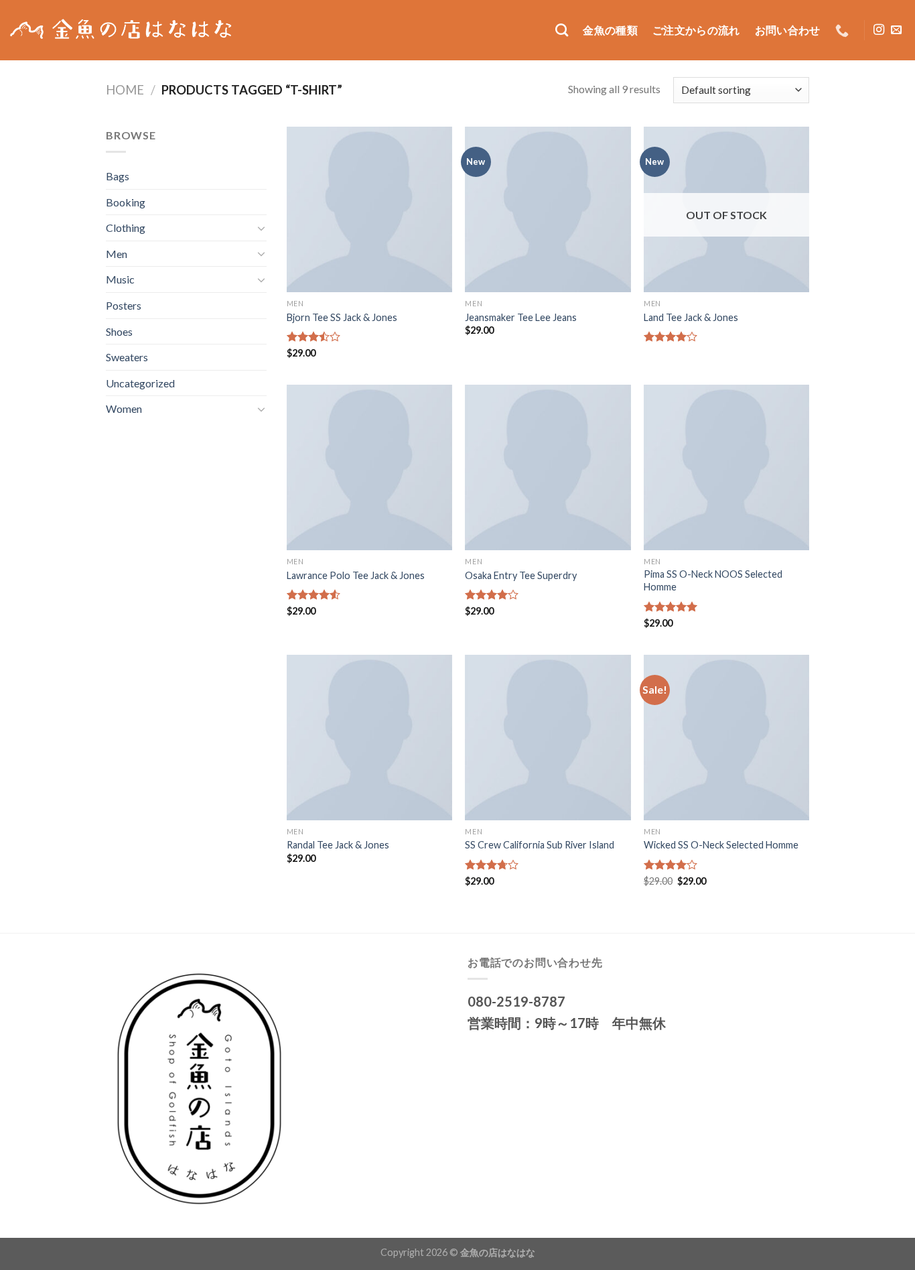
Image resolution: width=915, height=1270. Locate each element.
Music (120, 279)
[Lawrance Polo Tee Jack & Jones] (369, 467)
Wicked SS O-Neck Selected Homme (721, 844)
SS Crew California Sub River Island (539, 844)
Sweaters (127, 357)
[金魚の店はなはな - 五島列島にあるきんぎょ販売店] (122, 30)
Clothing (125, 227)
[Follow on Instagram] (878, 30)
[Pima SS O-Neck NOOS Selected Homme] (726, 467)
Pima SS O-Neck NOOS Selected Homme (713, 580)
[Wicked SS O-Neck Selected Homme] (726, 737)
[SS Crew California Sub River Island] (547, 737)
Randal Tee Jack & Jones (338, 844)
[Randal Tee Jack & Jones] (369, 737)
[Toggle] (261, 228)
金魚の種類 (610, 29)
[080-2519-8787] (843, 30)
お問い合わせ (788, 29)
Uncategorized (140, 383)
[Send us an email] (896, 30)
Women (124, 408)
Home (125, 89)
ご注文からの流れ (696, 29)
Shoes (119, 331)
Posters (123, 305)
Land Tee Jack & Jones (691, 317)
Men (116, 253)
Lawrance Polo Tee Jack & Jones (356, 575)
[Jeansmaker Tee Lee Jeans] (547, 209)
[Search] (561, 29)
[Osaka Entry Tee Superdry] (547, 467)
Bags (117, 176)
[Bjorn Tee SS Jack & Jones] (369, 209)
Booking (125, 202)
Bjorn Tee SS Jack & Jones (342, 317)
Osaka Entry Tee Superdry (521, 575)
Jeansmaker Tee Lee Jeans (521, 317)
